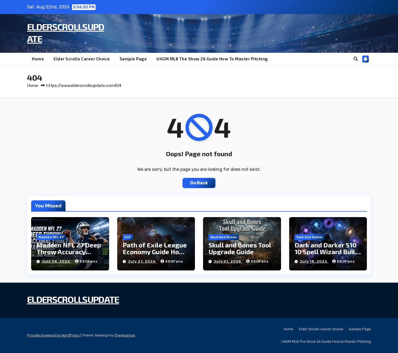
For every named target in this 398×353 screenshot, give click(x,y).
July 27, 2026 (142, 261)
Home (38, 58)
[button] (356, 58)
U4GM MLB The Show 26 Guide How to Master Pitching (212, 58)
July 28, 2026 (56, 261)
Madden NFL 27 (51, 237)
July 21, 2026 (228, 261)
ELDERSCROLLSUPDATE (73, 299)
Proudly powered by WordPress (53, 335)
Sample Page (133, 58)
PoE (128, 237)
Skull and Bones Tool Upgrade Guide (239, 248)
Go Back (199, 182)
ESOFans (88, 261)
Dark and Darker (309, 237)
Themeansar (124, 335)
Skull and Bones (223, 237)
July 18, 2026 (314, 261)
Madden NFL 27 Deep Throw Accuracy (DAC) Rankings (69, 251)
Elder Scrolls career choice (82, 58)
